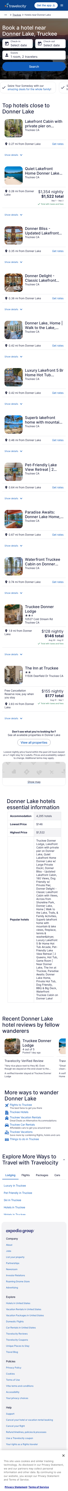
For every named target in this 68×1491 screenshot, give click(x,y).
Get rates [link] (57, 143)
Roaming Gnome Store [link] (18, 1281)
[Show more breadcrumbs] (5, 14)
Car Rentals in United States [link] (21, 1327)
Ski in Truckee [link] (12, 1200)
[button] (34, 155)
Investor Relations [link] (15, 1275)
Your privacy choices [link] (17, 1398)
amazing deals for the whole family (29, 89)
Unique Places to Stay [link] (17, 1345)
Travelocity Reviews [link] (17, 1333)
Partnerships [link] (12, 1263)
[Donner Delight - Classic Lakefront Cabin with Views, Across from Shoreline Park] (34, 286)
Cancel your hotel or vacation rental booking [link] (29, 1419)
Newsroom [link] (11, 1269)
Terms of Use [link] (13, 1379)
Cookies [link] (10, 1373)
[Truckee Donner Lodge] (34, 624)
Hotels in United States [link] (18, 1303)
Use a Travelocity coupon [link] (19, 1438)
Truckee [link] (16, 14)
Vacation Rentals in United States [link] (23, 1309)
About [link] (9, 1244)
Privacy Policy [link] (13, 1367)
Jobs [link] (8, 1250)
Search (34, 66)
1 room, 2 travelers (24, 57)
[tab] (10, 1175)
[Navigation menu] (62, 5)
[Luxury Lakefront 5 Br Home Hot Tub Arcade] (34, 381)
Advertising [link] (12, 1287)
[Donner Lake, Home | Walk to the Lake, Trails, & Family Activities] (34, 334)
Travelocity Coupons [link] (17, 1339)
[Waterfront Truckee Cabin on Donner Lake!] (34, 570)
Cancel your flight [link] (15, 1425)
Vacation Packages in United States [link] (25, 1315)
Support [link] (10, 1413)
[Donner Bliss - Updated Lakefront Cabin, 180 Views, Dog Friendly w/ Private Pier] (34, 239)
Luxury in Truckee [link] (15, 1185)
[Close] (63, 1455)
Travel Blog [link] (12, 1352)
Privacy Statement (16, 1487)
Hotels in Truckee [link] (14, 1207)
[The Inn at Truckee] (34, 687)
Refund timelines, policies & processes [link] (26, 1432)
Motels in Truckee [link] (15, 1214)
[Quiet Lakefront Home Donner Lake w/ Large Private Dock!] (34, 186)
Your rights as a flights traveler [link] (22, 1444)
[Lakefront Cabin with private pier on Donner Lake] (34, 132)
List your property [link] (15, 1257)
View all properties (34, 742)
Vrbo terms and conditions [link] (19, 1385)
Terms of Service (38, 1487)
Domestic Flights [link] (15, 1321)
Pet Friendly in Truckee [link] (18, 1192)
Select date (19, 45)
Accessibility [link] (12, 1392)
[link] (34, 1106)
